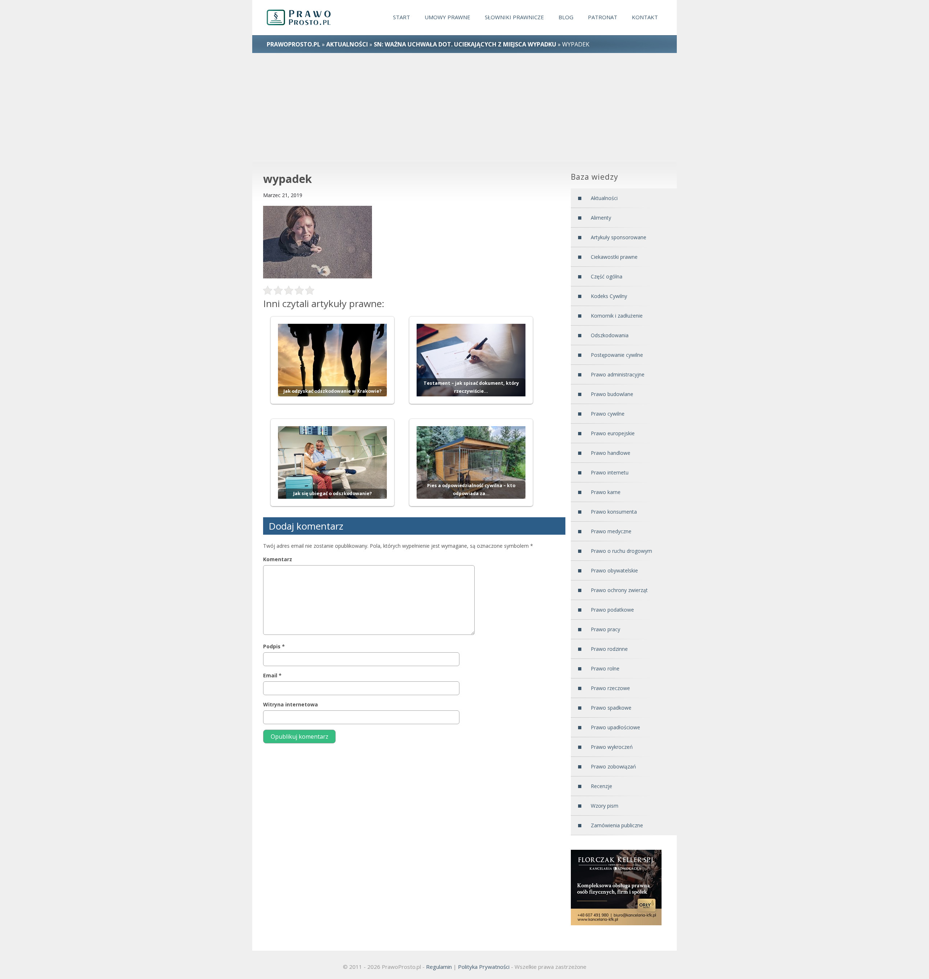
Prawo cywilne (608, 413)
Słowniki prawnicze (514, 17)
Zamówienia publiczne (617, 825)
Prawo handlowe (610, 452)
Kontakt (645, 17)
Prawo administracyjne (617, 374)
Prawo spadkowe (611, 707)
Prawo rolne (605, 668)
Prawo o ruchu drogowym (621, 550)
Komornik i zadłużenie (617, 315)
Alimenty (601, 217)
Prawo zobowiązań (613, 766)
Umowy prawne (447, 17)
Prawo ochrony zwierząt (619, 590)
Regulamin (439, 966)
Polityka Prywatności (483, 966)
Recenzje (601, 786)
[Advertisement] (464, 107)
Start (401, 17)
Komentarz (277, 559)
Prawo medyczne (611, 531)
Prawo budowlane (612, 394)
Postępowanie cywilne (617, 354)
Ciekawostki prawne (614, 256)
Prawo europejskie (613, 433)
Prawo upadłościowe (615, 727)
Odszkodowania (610, 335)
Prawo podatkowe (612, 609)
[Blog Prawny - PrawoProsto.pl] (305, 17)
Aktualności (347, 44)
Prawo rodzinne (609, 648)
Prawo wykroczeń (612, 746)
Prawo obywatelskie (614, 570)
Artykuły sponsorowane (618, 237)
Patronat (602, 17)
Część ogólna (606, 276)
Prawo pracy (605, 629)
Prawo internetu (610, 472)
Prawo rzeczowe (610, 688)
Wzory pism (604, 805)
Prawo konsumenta (614, 511)
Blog (565, 17)
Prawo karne (606, 492)
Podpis (274, 646)
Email (272, 675)
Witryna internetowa (290, 704)
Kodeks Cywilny (609, 296)
